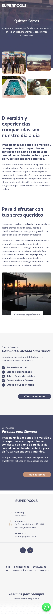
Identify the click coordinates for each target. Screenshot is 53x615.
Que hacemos (39, 567)
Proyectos (30, 570)
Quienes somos (21, 567)
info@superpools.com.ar (26, 536)
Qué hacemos (37, 474)
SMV (37, 598)
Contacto (45, 570)
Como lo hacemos (12, 570)
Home (7, 567)
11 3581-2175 (20, 515)
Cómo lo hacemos (34, 396)
